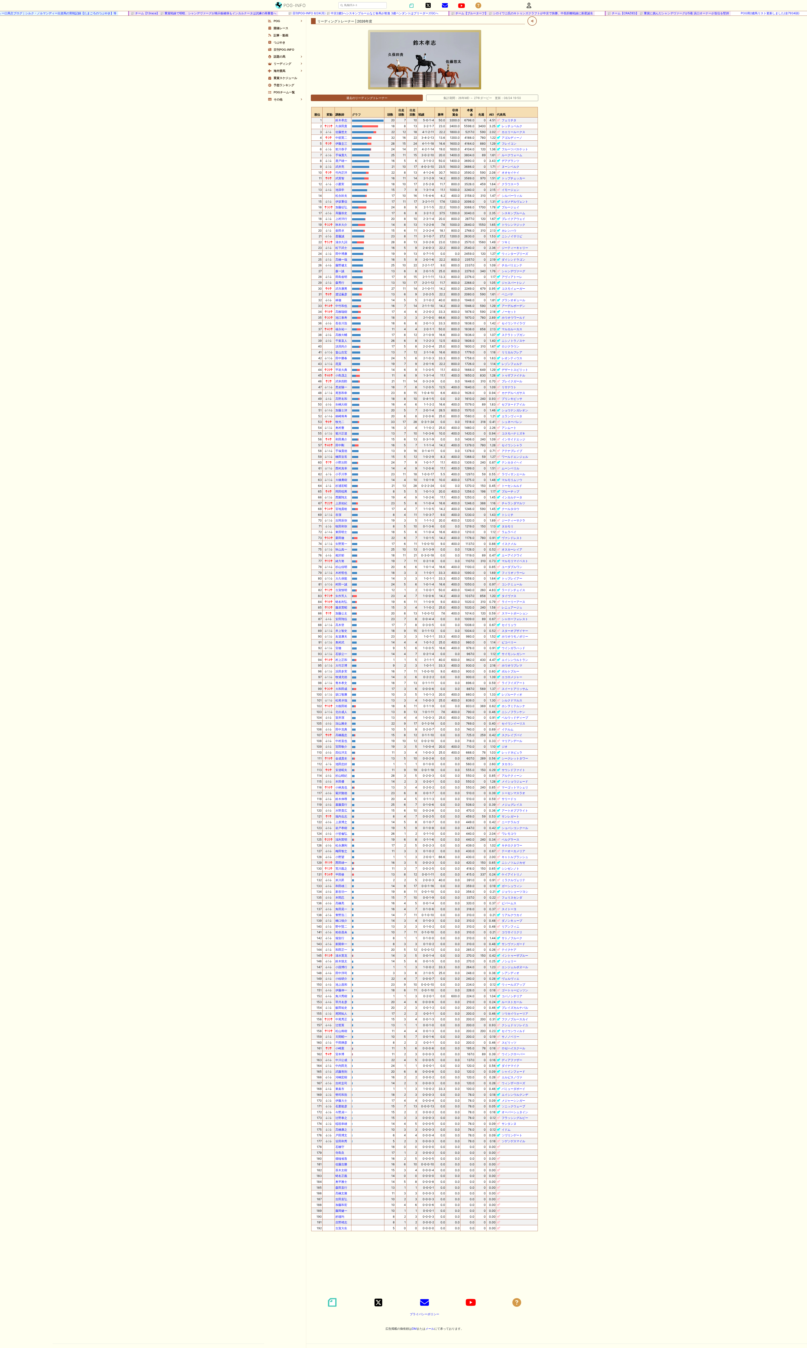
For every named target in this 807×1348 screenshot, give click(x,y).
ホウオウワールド (513, 317)
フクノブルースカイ (515, 1019)
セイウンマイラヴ (513, 323)
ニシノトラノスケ (513, 340)
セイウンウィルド (513, 1031)
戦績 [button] (421, 114)
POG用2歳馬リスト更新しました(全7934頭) (740, 13)
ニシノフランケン (513, 712)
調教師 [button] (339, 114)
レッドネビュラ (512, 752)
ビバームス (509, 903)
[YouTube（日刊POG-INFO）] (461, 5)
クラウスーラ (510, 184)
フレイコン (509, 143)
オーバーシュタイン (515, 1112)
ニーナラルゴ (510, 822)
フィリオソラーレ (513, 572)
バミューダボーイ (513, 1089)
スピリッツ (509, 1042)
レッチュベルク (512, 126)
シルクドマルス (512, 700)
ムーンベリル (510, 468)
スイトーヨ (509, 909)
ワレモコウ (509, 833)
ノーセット (509, 311)
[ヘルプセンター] (478, 6)
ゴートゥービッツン (515, 990)
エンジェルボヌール (515, 967)
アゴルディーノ (512, 137)
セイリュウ (509, 625)
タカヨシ (507, 764)
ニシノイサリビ (512, 236)
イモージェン (510, 189)
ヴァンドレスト (512, 538)
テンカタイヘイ (512, 462)
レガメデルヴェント (515, 201)
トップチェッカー (513, 178)
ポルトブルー (510, 671)
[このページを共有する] (532, 21)
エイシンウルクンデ (515, 1094)
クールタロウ (510, 509)
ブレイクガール (512, 381)
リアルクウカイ (512, 915)
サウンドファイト (513, 770)
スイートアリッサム (515, 689)
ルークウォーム (512, 155)
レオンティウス (512, 358)
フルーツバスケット (515, 149)
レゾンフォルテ (512, 364)
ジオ (505, 746)
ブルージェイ (510, 207)
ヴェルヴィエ (510, 978)
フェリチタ (509, 120)
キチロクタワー (512, 845)
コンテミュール (512, 584)
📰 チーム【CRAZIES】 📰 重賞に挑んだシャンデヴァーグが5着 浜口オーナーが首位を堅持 (638, 13)
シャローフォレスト (515, 619)
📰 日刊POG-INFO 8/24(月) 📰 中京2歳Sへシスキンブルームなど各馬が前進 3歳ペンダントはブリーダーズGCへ (333, 13)
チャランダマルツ (513, 503)
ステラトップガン (513, 335)
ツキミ (506, 242)
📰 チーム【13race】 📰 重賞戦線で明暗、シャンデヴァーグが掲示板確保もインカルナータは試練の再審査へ (173, 13)
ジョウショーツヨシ (515, 891)
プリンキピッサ (512, 398)
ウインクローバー (513, 1054)
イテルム (507, 729)
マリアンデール (512, 741)
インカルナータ (512, 497)
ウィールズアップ (513, 984)
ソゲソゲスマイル (513, 1141)
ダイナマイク (510, 1065)
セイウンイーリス (513, 723)
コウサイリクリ (512, 932)
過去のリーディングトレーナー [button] (367, 98)
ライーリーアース (513, 601)
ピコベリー (509, 642)
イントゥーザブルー (515, 955)
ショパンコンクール (515, 828)
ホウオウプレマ (512, 665)
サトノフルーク (512, 938)
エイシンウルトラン (515, 659)
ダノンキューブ (512, 920)
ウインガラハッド (513, 648)
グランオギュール (513, 300)
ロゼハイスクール (513, 1048)
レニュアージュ (512, 607)
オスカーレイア (512, 549)
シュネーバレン (512, 422)
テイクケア (509, 949)
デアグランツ (510, 160)
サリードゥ (509, 799)
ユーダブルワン (512, 567)
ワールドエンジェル (515, 456)
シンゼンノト (510, 868)
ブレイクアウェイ (513, 218)
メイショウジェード (515, 781)
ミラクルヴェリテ (513, 880)
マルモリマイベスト (515, 561)
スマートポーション (515, 613)
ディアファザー (512, 1060)
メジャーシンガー (513, 1100)
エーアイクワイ (512, 555)
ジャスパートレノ (513, 282)
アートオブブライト (515, 810)
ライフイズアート (513, 683)
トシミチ (507, 514)
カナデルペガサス (513, 393)
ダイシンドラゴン (513, 259)
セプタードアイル (513, 404)
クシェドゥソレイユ (515, 1025)
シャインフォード (513, 1071)
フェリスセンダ (512, 897)
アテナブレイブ (512, 451)
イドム (506, 1129)
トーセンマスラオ (513, 793)
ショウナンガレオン (515, 410)
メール (429, 1328)
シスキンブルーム (513, 213)
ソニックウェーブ (513, 1106)
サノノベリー (510, 1036)
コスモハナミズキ (513, 433)
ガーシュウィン (512, 886)
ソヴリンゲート (512, 1135)
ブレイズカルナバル (515, 1007)
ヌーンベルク (510, 166)
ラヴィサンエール (513, 474)
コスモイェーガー (513, 288)
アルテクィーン (512, 775)
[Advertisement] (424, 1263)
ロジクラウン (510, 346)
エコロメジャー (512, 677)
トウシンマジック (513, 224)
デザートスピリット (515, 369)
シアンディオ (510, 973)
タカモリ (507, 526)
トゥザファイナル (513, 375)
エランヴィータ (512, 416)
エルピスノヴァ (512, 1077)
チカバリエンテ (512, 265)
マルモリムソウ (512, 480)
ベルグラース (510, 839)
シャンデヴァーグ (513, 271)
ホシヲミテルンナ (513, 706)
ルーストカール (512, 1002)
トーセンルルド (512, 485)
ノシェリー (509, 961)
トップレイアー (512, 578)
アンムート (509, 427)
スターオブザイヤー (515, 630)
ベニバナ (507, 294)
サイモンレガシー (513, 654)
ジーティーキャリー (515, 248)
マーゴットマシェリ (515, 787)
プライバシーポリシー (424, 1314)
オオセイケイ (510, 172)
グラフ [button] (356, 114)
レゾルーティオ (512, 694)
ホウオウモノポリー (515, 636)
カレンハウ (509, 230)
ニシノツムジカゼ (513, 862)
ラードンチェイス (513, 590)
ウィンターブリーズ (515, 253)
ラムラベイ (509, 532)
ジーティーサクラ (513, 520)
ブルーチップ (510, 491)
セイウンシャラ (512, 445)
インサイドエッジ (513, 439)
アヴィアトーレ (512, 277)
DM (414, 1328)
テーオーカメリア (513, 851)
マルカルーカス (512, 329)
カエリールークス (513, 132)
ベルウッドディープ (515, 717)
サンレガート (510, 816)
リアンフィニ (510, 926)
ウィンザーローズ (513, 1083)
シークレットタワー (515, 758)
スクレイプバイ (512, 735)
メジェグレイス (512, 804)
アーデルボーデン (513, 306)
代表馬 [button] (501, 114)
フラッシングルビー (515, 1118)
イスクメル (509, 543)
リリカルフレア (512, 352)
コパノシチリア (512, 996)
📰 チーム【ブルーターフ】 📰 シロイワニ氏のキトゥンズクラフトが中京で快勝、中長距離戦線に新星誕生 (492, 13)
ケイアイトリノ (512, 874)
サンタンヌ (509, 1123)
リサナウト (509, 387)
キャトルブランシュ (515, 857)
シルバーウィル (512, 195)
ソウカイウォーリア (515, 1013)
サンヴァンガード (513, 944)
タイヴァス (509, 596)
